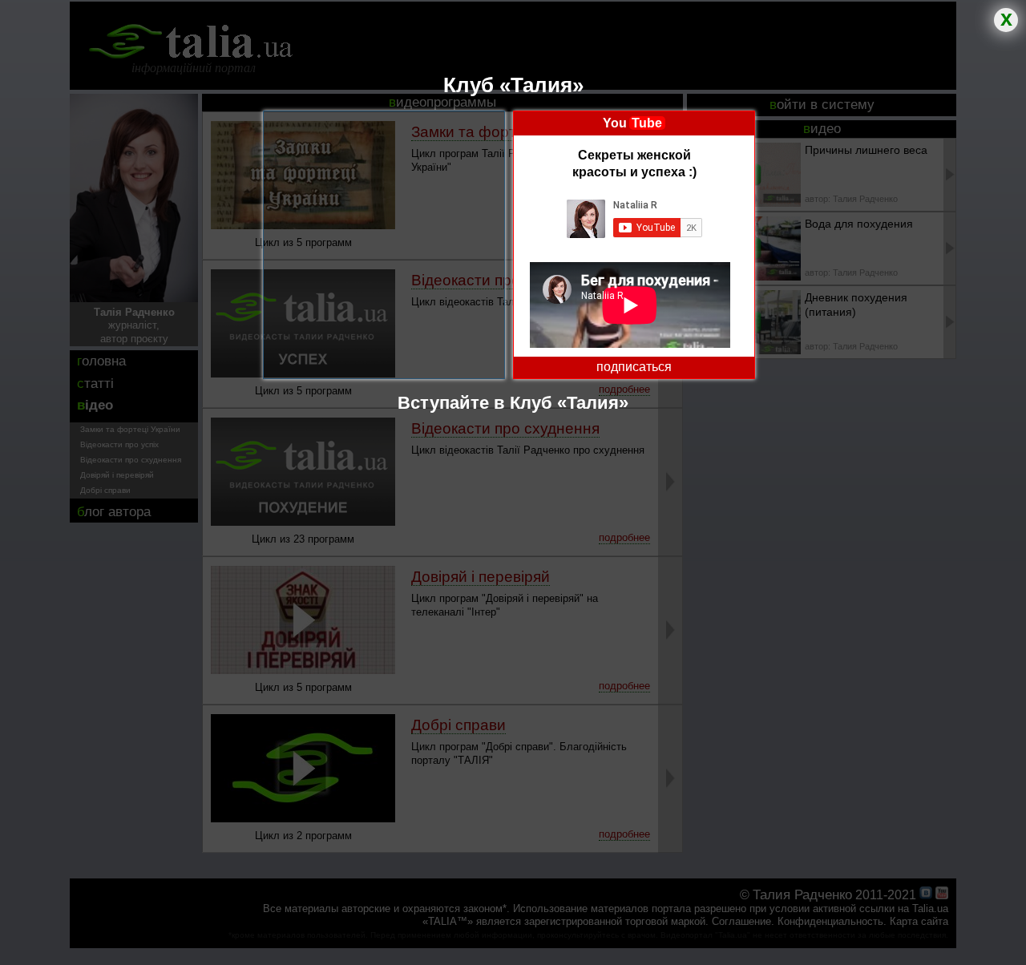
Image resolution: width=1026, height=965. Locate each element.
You (632, 123)
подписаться (634, 366)
